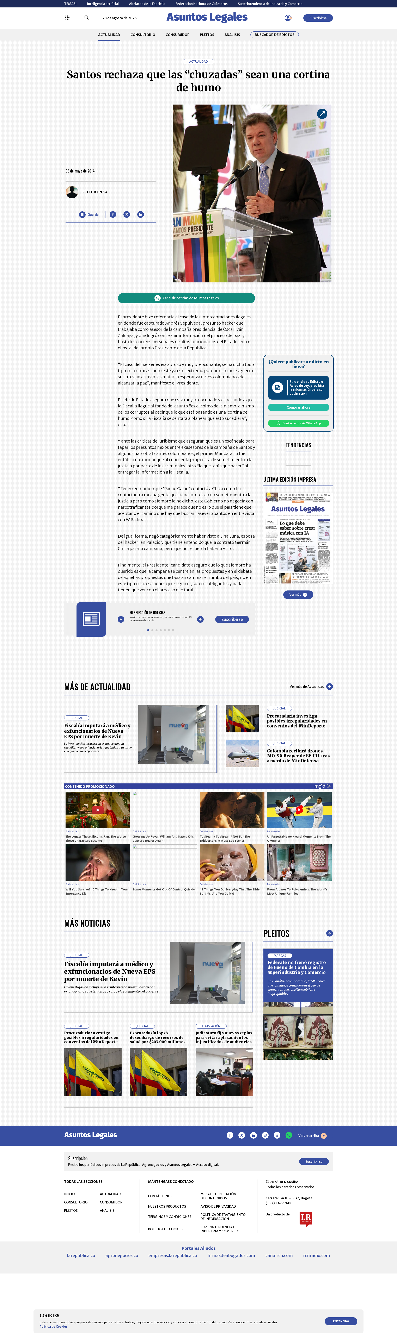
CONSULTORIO (142, 35)
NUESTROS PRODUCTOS (167, 1206)
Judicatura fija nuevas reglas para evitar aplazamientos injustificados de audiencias (224, 1037)
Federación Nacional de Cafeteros (202, 4)
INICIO (69, 1194)
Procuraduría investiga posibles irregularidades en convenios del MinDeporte (297, 720)
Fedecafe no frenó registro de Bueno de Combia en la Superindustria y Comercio (297, 967)
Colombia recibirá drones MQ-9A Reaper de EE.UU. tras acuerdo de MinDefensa (298, 755)
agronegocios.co (121, 1255)
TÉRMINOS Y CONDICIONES (169, 1217)
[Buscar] (86, 18)
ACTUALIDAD (109, 35)
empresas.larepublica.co (172, 1255)
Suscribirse (318, 18)
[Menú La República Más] (67, 18)
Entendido (341, 1321)
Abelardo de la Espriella (147, 4)
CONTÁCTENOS (160, 1196)
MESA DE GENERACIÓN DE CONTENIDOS (218, 1196)
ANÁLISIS (232, 35)
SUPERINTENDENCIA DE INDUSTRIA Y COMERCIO (220, 1229)
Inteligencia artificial (103, 4)
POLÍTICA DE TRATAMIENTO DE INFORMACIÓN (223, 1217)
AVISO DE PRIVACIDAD (218, 1206)
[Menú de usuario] (288, 18)
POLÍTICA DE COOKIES (165, 1229)
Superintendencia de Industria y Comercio (270, 4)
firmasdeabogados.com (231, 1255)
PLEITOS (207, 35)
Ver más (295, 594)
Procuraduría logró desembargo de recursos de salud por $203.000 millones (157, 1037)
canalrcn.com (279, 1255)
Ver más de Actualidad (307, 686)
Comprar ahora (299, 407)
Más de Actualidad (97, 686)
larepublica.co (81, 1255)
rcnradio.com (316, 1255)
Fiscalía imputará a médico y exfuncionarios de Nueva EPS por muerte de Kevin (97, 731)
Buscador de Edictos (274, 35)
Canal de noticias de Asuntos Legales (191, 298)
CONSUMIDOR (178, 35)
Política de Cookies (54, 1326)
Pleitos (276, 933)
